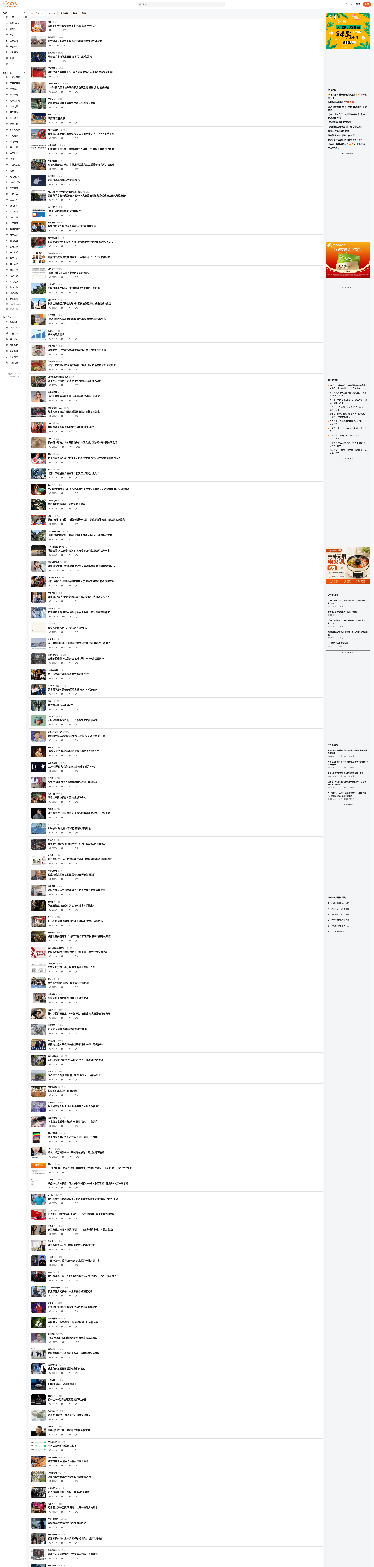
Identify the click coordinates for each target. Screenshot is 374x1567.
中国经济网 (52, 1473)
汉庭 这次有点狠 (56, 118)
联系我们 (14, 321)
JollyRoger (52, 500)
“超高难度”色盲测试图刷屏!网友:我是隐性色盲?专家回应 (77, 319)
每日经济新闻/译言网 (56, 948)
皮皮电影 (51, 222)
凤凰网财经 (52, 1118)
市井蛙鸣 (14, 211)
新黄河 (50, 902)
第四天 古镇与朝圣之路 (338, 131)
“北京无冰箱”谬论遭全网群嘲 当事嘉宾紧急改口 (72, 1337)
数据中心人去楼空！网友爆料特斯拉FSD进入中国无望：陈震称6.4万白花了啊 (88, 1183)
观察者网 (51, 1349)
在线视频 (14, 299)
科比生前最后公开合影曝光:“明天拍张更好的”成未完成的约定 (79, 303)
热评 (12, 34)
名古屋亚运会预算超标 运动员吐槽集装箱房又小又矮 (75, 41)
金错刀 (50, 979)
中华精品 (14, 153)
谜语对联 (14, 293)
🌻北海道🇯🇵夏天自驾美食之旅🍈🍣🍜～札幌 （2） (347, 96)
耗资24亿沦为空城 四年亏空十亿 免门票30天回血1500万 (77, 843)
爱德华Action (53, 300)
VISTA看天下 (53, 577)
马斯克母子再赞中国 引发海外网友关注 (68, 998)
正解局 (50, 1071)
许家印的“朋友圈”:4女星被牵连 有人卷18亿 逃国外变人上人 (79, 596)
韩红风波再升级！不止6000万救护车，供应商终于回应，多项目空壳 (83, 1276)
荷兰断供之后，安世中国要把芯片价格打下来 (71, 1245)
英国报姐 (51, 253)
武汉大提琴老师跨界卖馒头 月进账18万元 (69, 1476)
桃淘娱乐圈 (52, 392)
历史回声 (14, 194)
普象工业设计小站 (55, 732)
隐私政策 (14, 345)
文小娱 (50, 99)
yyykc (50, 1210)
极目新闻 (51, 37)
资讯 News (15, 23)
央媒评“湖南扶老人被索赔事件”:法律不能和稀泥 (72, 782)
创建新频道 (14, 309)
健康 (12, 159)
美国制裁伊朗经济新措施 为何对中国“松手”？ (71, 427)
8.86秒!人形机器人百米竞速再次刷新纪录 (69, 828)
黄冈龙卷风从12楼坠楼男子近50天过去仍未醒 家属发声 (76, 890)
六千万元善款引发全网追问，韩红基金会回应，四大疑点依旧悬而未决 (84, 457)
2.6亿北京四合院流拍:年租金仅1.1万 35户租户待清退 (75, 1060)
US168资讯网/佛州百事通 (58, 377)
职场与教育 (15, 129)
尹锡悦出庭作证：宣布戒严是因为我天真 (69, 1430)
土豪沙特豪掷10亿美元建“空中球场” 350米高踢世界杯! (76, 658)
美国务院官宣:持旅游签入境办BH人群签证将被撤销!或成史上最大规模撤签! (87, 195)
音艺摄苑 (14, 252)
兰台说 (50, 917)
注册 (367, 4)
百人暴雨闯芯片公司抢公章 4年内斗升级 (69, 1492)
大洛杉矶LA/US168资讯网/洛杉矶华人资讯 (65, 192)
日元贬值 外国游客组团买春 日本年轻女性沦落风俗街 (75, 921)
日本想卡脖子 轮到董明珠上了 (63, 1384)
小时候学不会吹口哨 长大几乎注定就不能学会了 (73, 720)
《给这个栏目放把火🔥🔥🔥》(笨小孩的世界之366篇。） (347, 146)
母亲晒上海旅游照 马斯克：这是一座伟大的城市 (73, 1507)
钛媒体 (50, 639)
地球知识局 (52, 1087)
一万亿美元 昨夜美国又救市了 (63, 1445)
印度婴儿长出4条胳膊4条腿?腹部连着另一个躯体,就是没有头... (80, 241)
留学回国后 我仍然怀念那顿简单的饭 (67, 1523)
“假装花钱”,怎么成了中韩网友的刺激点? (68, 272)
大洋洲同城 (15, 77)
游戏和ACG (15, 205)
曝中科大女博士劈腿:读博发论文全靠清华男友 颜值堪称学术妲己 (81, 566)
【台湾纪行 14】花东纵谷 (339, 122)
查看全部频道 (15, 304)
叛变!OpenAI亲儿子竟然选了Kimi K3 (67, 627)
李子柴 (50, 840)
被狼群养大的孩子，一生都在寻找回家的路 (70, 1291)
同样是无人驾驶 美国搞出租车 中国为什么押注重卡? (75, 1075)
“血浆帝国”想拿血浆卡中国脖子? (65, 211)
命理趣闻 (14, 135)
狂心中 (50, 469)
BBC (49, 423)
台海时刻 (51, 1334)
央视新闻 (51, 315)
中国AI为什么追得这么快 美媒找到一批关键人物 (73, 1322)
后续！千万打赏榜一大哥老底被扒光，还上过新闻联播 (76, 1152)
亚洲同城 (14, 106)
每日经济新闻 (53, 1056)
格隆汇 (50, 330)
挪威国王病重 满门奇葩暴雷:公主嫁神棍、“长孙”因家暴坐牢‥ (79, 257)
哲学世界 (14, 188)
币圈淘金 (14, 118)
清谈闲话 (14, 217)
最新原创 (14, 40)
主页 (12, 17)
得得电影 (51, 346)
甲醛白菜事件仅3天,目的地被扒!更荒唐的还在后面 (74, 288)
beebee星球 (53, 670)
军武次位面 (52, 161)
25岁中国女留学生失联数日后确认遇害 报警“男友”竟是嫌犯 (78, 87)
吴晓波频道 (52, 1365)
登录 (358, 4)
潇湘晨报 (51, 886)
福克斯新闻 (52, 238)
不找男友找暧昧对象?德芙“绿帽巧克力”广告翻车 (73, 1121)
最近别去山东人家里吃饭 (61, 705)
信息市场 (14, 124)
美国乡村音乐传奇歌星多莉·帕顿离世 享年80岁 (72, 25)
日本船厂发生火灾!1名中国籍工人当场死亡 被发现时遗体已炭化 (81, 149)
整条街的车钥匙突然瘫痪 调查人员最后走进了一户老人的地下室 (81, 133)
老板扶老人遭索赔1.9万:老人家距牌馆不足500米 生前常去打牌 (80, 72)
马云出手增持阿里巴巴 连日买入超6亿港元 (70, 56)
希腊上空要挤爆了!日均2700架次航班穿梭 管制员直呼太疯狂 (79, 936)
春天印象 (14, 199)
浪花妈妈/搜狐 (53, 562)
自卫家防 (14, 264)
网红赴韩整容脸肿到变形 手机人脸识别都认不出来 (74, 396)
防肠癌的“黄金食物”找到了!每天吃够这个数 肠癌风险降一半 (79, 550)
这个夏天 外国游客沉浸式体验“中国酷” (68, 1029)
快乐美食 (14, 269)
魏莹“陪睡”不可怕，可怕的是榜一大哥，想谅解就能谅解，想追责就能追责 (86, 519)
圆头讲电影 (52, 1565)
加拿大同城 (15, 100)
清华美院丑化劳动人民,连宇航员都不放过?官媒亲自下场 (77, 350)
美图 (12, 64)
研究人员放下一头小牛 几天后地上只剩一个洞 (71, 967)
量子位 (50, 1396)
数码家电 (14, 141)
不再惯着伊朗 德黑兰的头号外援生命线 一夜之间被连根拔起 (79, 612)
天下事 (50, 1303)
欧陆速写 (51, 932)
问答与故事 (15, 164)
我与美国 (14, 246)
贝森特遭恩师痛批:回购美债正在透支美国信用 (71, 874)
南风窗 (50, 747)
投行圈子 (51, 176)
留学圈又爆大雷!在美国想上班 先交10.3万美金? (72, 689)
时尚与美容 (15, 176)
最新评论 (14, 46)
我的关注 (14, 52)
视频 (12, 58)
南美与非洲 (15, 83)
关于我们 (14, 339)
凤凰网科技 (52, 1318)
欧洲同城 (14, 94)
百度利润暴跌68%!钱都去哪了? (64, 180)
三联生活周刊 (53, 763)
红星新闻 (51, 68)
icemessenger (54, 531)
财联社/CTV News (55, 408)
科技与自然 (15, 229)
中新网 (50, 1426)
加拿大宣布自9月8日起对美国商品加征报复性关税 (74, 411)
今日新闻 (64, 13)
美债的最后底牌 (56, 334)
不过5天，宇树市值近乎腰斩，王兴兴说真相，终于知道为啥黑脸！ (82, 1214)
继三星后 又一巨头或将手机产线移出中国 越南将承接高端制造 (80, 859)
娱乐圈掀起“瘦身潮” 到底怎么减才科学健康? (71, 905)
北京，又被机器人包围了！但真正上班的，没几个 (73, 473)
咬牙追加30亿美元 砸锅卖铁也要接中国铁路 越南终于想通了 (79, 643)
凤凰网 (50, 608)
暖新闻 (13, 170)
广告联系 (14, 333)
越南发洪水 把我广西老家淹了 (63, 1090)
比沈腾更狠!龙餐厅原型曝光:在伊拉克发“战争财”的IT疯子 (77, 735)
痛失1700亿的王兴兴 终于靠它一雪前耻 (68, 982)
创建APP (14, 356)
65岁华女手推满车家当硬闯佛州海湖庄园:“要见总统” (75, 380)
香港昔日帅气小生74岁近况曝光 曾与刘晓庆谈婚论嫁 (75, 1538)
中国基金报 (52, 1442)
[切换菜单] (26, 16)
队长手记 (51, 793)
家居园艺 (14, 234)
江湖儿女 (14, 281)
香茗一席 (14, 258)
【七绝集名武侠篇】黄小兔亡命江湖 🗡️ (346, 126)
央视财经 (51, 994)
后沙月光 (51, 207)
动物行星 (51, 963)
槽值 (49, 701)
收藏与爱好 (15, 182)
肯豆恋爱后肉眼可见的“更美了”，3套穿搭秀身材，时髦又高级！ (81, 1229)
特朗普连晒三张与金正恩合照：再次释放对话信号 (73, 1353)
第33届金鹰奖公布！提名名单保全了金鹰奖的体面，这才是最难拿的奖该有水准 (89, 488)
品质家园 (51, 1411)
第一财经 (51, 1041)
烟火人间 (14, 287)
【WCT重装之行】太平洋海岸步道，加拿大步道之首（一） (347, 116)
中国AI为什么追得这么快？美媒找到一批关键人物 (73, 1260)
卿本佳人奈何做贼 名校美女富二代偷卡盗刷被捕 (73, 1553)
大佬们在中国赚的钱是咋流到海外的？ (345, 139)
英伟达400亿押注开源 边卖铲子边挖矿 (68, 1399)
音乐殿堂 (14, 112)
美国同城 (14, 147)
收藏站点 (14, 362)
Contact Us (15, 327)
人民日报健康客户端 (56, 547)
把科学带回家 (53, 130)
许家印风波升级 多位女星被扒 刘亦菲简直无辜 (72, 226)
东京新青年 (52, 145)
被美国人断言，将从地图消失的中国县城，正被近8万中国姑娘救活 (82, 442)
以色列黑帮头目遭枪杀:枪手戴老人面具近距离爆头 (74, 1106)
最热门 (13, 29)
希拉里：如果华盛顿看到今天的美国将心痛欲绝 (72, 1306)
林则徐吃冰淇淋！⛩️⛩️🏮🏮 (341, 102)
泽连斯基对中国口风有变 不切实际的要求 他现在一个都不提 (79, 813)
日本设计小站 (53, 655)
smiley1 (51, 1195)
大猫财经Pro (53, 1488)
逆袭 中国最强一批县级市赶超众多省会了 (69, 1415)
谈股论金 (14, 240)
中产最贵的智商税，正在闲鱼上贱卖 (66, 504)
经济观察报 (52, 1457)
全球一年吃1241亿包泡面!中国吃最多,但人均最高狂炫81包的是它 (82, 365)
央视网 (50, 778)
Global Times (53, 83)
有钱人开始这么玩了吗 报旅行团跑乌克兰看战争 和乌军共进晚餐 (81, 164)
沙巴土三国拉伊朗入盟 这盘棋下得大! (67, 797)
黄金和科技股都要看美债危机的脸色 (66, 1368)
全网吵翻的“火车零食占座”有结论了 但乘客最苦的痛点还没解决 (81, 581)
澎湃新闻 (51, 53)
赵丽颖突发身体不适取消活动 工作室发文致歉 (71, 102)
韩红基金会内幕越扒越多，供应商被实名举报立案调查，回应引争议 (83, 1198)
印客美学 (51, 269)
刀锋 (49, 438)
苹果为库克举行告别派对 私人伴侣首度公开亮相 (73, 1137)
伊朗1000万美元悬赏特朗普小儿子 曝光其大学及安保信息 (78, 951)
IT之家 (50, 824)
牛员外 (50, 1179)
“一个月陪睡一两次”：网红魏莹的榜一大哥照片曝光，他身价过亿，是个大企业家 (90, 1168)
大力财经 (51, 1380)
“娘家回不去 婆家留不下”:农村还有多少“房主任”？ (74, 751)
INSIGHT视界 (53, 685)
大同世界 (14, 223)
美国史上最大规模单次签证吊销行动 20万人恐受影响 (75, 1044)
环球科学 (51, 716)
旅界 (49, 114)
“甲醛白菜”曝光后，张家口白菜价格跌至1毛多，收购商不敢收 (80, 535)
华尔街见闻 (52, 871)
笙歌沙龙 (14, 89)
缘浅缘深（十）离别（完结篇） (342, 135)
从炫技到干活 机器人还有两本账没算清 (68, 1461)
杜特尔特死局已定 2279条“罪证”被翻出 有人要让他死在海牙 (79, 1013)
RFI (49, 22)
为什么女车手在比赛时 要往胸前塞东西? (68, 674)
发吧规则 (14, 351)
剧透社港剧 (52, 1534)
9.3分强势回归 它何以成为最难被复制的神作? (71, 766)
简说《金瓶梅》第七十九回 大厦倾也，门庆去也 (347, 108)
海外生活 (14, 275)
